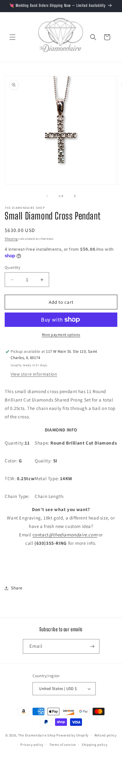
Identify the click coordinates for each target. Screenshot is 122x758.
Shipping (11, 239)
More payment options (61, 334)
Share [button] (17, 588)
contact (65, 535)
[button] (12, 37)
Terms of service (62, 744)
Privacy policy (31, 744)
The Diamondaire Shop (37, 735)
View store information (34, 374)
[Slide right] (75, 196)
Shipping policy (95, 744)
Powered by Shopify (72, 735)
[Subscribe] (92, 646)
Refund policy (105, 735)
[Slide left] (47, 196)
